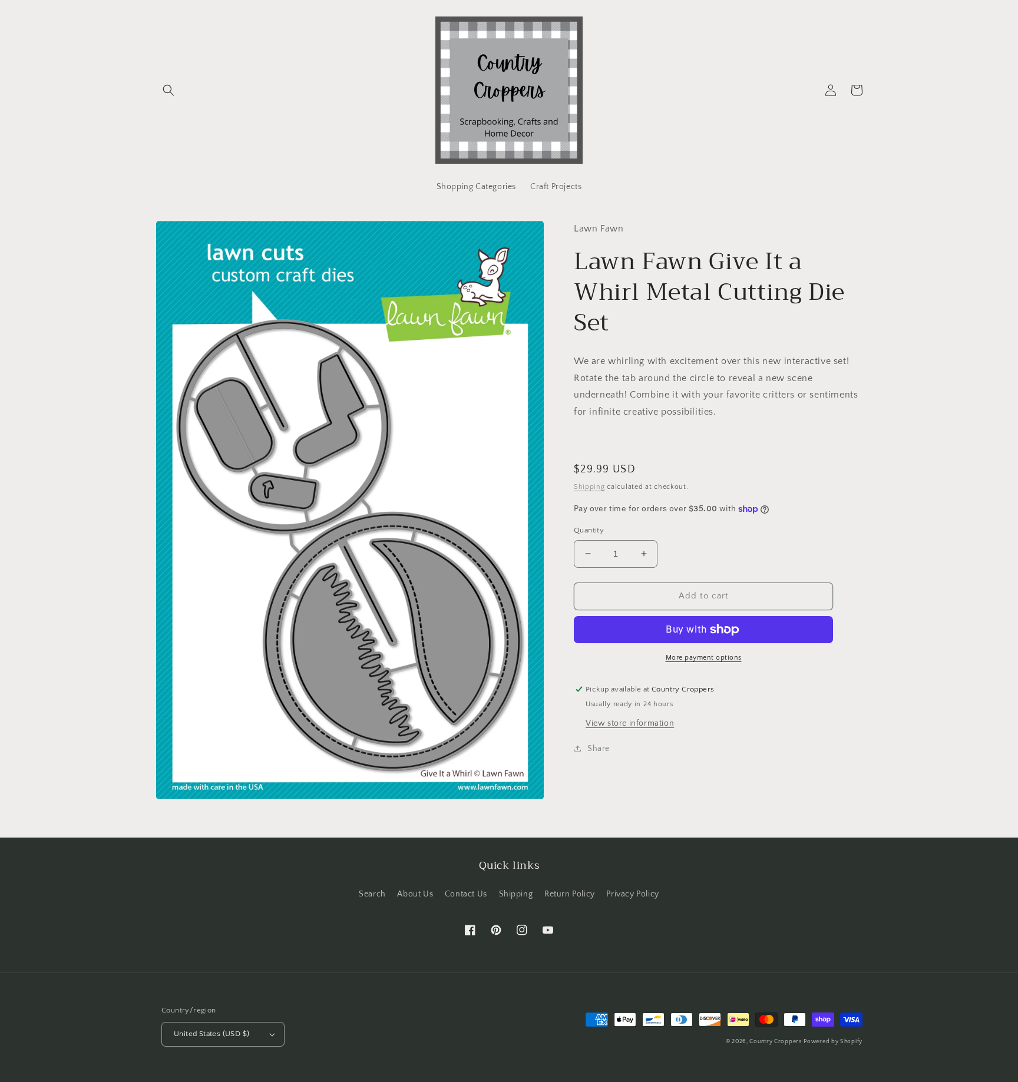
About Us (415, 894)
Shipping (589, 486)
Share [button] (598, 748)
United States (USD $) (211, 1034)
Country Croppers (775, 1041)
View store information (630, 722)
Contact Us (466, 894)
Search (372, 894)
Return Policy (569, 894)
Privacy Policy (632, 894)
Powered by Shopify (833, 1041)
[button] (168, 90)
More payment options (704, 657)
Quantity (589, 530)
